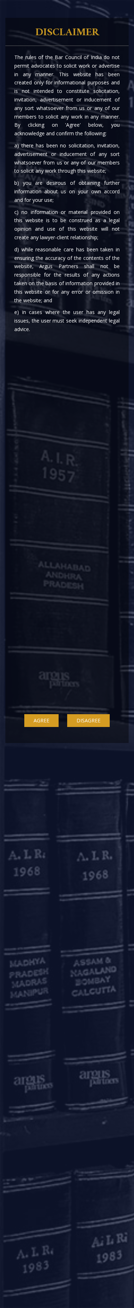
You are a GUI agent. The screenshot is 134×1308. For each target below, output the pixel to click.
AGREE (41, 720)
